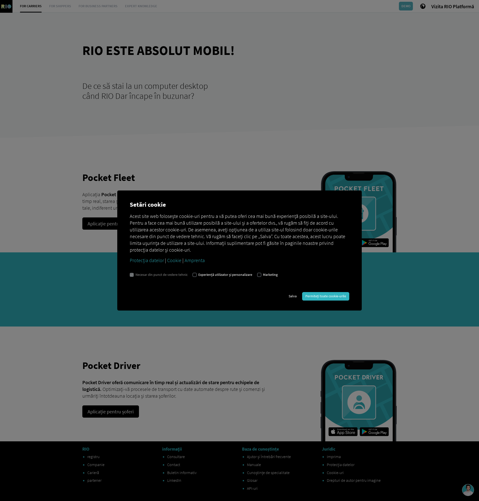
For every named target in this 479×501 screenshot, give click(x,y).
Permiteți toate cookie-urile (325, 296)
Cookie (174, 260)
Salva (293, 296)
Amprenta (195, 260)
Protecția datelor (147, 260)
